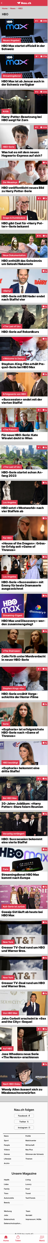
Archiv (6, 1163)
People (7, 1145)
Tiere (6, 1193)
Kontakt (29, 1215)
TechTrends (30, 1198)
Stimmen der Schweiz (34, 1154)
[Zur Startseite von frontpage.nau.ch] (24, 3)
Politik (28, 1136)
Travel (28, 1193)
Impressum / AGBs (33, 1219)
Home (5, 8)
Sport (6, 1140)
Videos (7, 1150)
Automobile (9, 1198)
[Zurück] (1, 3)
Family (6, 1189)
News (13, 8)
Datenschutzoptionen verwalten (13, 1223)
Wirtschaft (29, 1145)
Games (7, 1154)
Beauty (7, 1202)
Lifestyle (7, 1159)
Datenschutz (9, 1219)
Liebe (6, 1184)
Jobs (6, 1215)
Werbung (8, 1211)
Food (27, 1189)
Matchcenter (30, 1140)
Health (6, 1180)
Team (28, 1211)
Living (28, 1180)
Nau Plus (29, 1150)
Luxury (28, 1184)
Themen (28, 1159)
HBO (20, 8)
